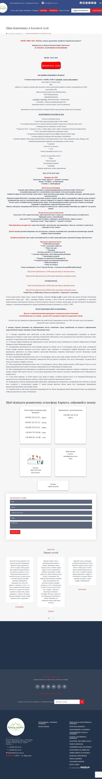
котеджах (44, 99)
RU (100, 3)
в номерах (36, 99)
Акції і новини (76, 758)
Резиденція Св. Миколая (80, 749)
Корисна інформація (78, 755)
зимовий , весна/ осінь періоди (66, 79)
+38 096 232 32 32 (32, 417)
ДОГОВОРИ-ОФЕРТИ (77, 761)
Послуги (61, 10)
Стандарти (35, 10)
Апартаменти (27, 10)
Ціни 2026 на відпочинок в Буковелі (81, 723)
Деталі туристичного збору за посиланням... (51, 309)
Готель (13, 10)
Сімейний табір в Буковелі (81, 746)
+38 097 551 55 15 (32, 422)
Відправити (15, 532)
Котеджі (21, 10)
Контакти (66, 10)
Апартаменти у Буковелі (80, 729)
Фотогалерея (43, 726)
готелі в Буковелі (51, 190)
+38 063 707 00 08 (32, 432)
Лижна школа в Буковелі (80, 752)
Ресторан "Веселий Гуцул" (81, 741)
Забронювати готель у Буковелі (79, 733)
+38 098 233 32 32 (32, 427)
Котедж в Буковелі (77, 726)
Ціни (16, 10)
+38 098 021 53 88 (32, 437)
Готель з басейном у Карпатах (78, 737)
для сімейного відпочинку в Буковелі (51, 75)
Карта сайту (75, 764)
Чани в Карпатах (76, 743)
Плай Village (43, 10)
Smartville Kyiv (53, 10)
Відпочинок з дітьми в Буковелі (47, 723)
